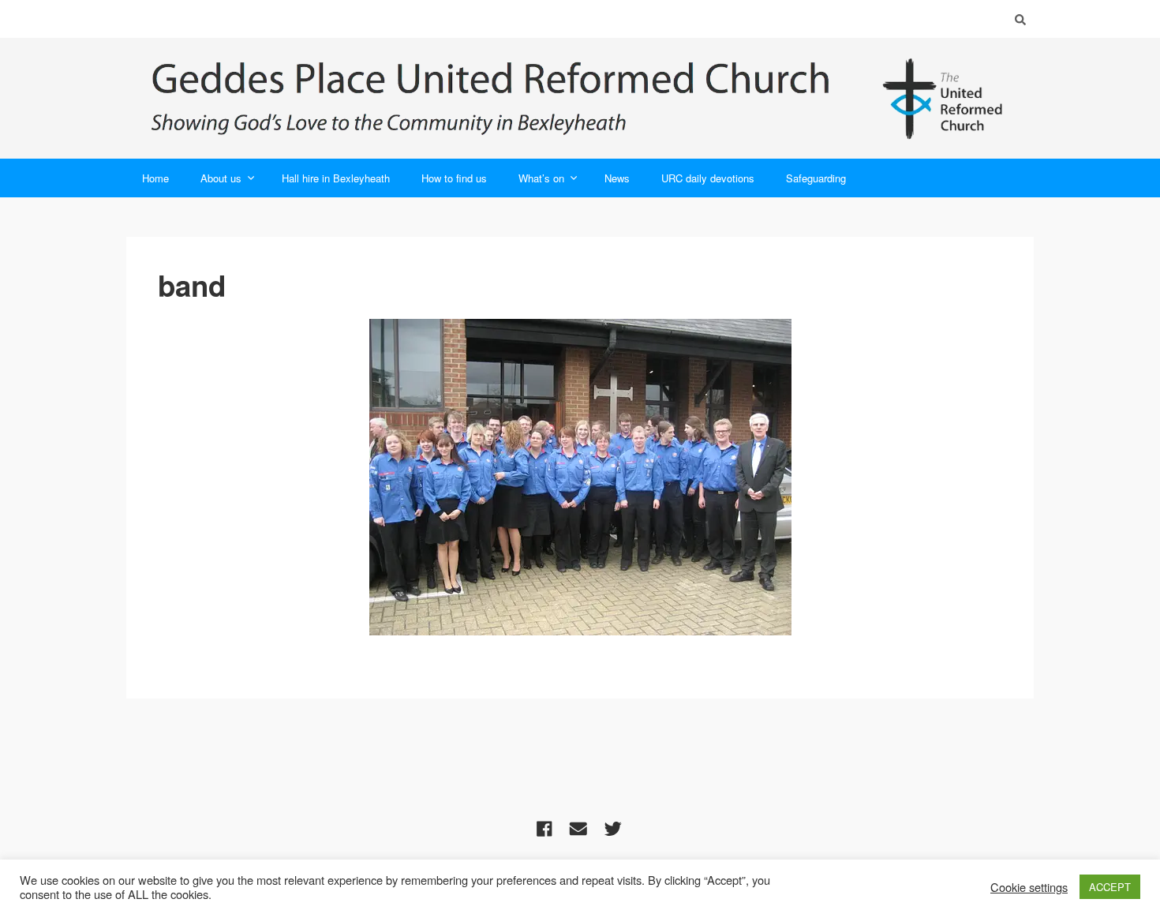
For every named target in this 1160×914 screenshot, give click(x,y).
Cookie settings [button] (1029, 887)
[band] (580, 477)
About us (220, 177)
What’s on (541, 177)
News (617, 177)
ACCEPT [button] (1110, 886)
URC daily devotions (707, 177)
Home (155, 177)
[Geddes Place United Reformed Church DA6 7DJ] (580, 98)
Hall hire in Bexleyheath (336, 177)
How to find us (454, 177)
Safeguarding (816, 177)
